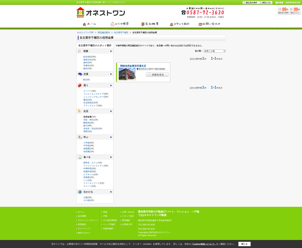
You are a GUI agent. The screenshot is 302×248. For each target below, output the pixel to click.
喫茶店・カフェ (90, 163)
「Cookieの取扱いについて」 (203, 244)
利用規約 (82, 224)
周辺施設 (126, 220)
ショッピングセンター (93, 97)
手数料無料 (108, 228)
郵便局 (86, 123)
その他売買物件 (110, 220)
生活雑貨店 (88, 102)
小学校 (86, 143)
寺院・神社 (88, 120)
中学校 (86, 145)
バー (85, 180)
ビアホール (88, 174)
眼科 (85, 68)
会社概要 (82, 216)
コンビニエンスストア (93, 94)
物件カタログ (84, 233)
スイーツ (87, 186)
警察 (85, 131)
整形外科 (87, 60)
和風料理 (87, 171)
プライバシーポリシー (88, 220)
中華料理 (87, 168)
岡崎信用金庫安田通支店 (133, 66)
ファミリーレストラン (93, 165)
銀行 (85, 125)
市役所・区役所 (90, 128)
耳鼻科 (86, 65)
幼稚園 (86, 148)
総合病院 (87, 57)
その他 (86, 200)
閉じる (244, 244)
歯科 (85, 62)
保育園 (86, 151)
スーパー (87, 91)
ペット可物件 (109, 224)
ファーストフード (91, 183)
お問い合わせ (128, 212)
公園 (85, 197)
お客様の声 (127, 224)
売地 (105, 212)
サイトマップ (84, 228)
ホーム (81, 212)
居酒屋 (86, 177)
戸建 (105, 216)
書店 (85, 100)
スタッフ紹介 (128, 216)
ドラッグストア (90, 105)
